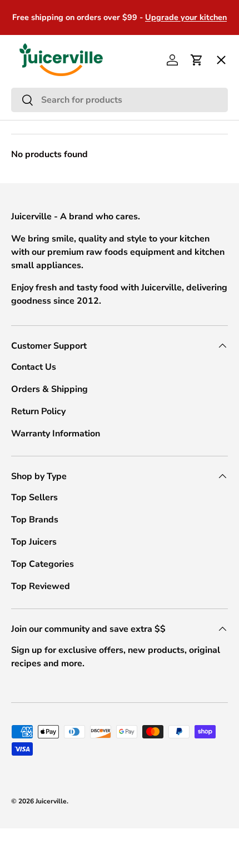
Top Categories (42, 564)
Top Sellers (34, 497)
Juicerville (51, 801)
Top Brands (34, 520)
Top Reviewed (40, 586)
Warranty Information (55, 434)
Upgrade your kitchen (186, 17)
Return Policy (38, 411)
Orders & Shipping (49, 389)
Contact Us (33, 367)
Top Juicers (34, 542)
